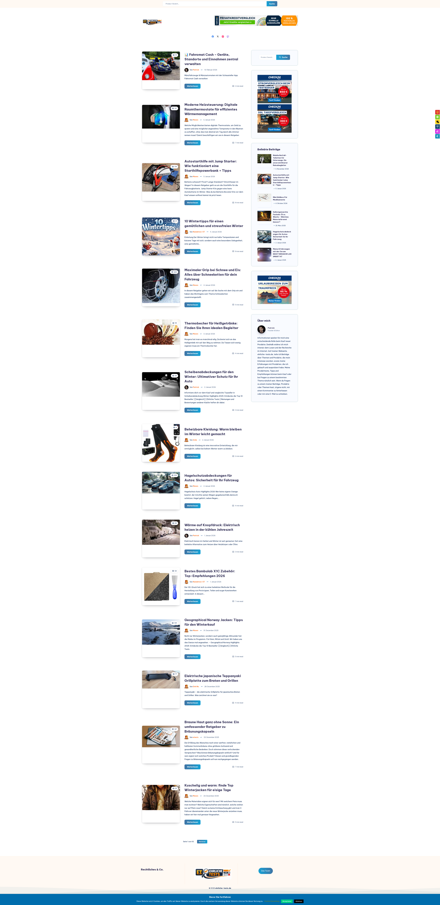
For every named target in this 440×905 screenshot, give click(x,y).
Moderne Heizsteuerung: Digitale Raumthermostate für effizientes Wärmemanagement (210, 109)
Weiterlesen (194, 87)
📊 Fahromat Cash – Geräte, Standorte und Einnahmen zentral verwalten (211, 59)
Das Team (265, 871)
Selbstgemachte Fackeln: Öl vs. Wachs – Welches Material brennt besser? (281, 217)
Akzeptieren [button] (286, 901)
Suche (272, 4)
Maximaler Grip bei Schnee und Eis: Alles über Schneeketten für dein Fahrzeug (212, 274)
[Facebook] (212, 36)
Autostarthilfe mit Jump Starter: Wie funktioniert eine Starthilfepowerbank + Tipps (210, 166)
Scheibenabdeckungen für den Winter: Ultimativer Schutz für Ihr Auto (211, 376)
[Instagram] (223, 36)
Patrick (271, 328)
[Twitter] (218, 36)
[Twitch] (228, 36)
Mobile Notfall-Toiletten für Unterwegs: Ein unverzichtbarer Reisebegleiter (280, 160)
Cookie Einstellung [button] (271, 901)
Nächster (202, 841)
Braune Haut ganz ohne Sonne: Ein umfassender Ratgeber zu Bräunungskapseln (211, 726)
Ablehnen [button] (299, 901)
